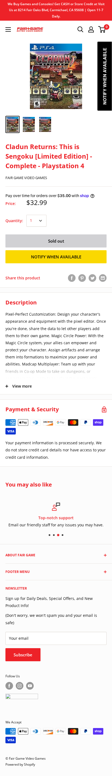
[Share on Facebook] (72, 278)
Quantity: (14, 220)
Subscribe (23, 654)
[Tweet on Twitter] (92, 278)
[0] (102, 29)
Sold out (56, 241)
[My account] (91, 29)
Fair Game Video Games (26, 177)
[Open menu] (8, 29)
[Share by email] (103, 278)
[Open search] (80, 29)
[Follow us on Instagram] (19, 686)
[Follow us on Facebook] (9, 686)
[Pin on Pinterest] (82, 278)
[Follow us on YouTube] (30, 686)
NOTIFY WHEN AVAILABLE (56, 256)
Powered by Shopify (20, 764)
